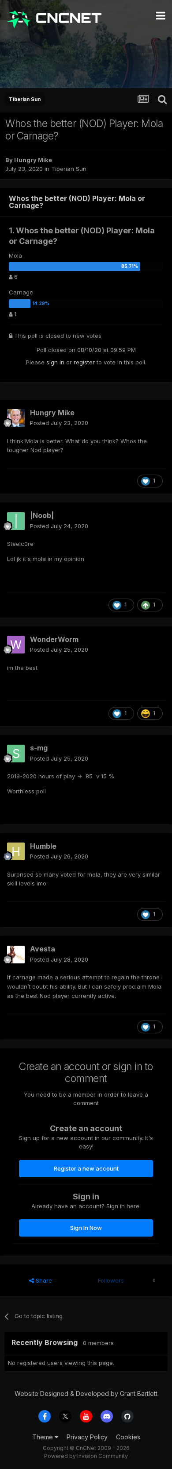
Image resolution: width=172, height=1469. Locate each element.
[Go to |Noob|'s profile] (16, 521)
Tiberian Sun (68, 168)
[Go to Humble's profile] (16, 851)
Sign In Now (86, 1227)
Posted (59, 422)
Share (43, 1280)
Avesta (42, 948)
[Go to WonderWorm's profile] (16, 644)
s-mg (39, 747)
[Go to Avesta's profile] (16, 954)
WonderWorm (54, 639)
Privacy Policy (87, 1437)
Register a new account (86, 1168)
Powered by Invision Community (86, 1456)
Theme (43, 1437)
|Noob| (42, 515)
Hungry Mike (33, 159)
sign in (55, 362)
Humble (43, 846)
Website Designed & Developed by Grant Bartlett (86, 1393)
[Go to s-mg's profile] (16, 753)
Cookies (128, 1437)
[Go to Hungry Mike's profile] (16, 418)
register (84, 362)
